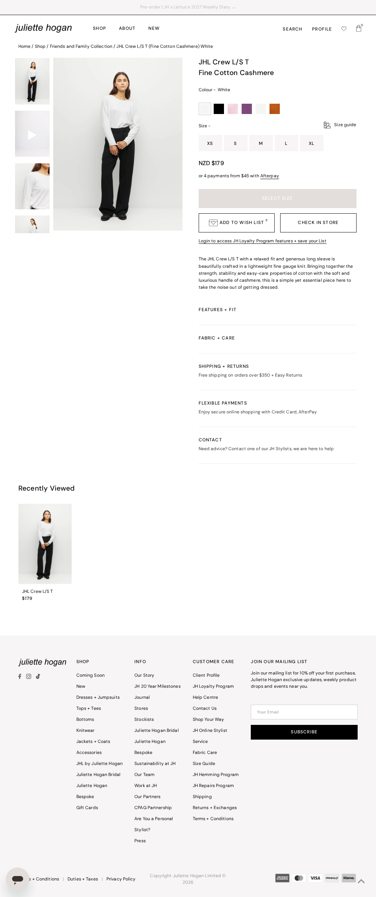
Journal (142, 697)
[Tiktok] (38, 678)
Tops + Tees (88, 708)
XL (311, 144)
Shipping (202, 797)
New (80, 686)
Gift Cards (87, 808)
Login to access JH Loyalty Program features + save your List (262, 241)
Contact (266, 444)
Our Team (144, 775)
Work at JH (145, 786)
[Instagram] (28, 678)
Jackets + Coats (93, 742)
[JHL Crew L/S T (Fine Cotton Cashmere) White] (45, 543)
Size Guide (204, 764)
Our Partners (147, 797)
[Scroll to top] (361, 882)
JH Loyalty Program (213, 686)
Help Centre (205, 697)
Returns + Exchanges (215, 808)
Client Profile (206, 675)
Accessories (89, 753)
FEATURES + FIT (218, 310)
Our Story (144, 675)
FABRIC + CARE (217, 338)
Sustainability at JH (155, 764)
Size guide (345, 125)
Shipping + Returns (251, 371)
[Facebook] (20, 678)
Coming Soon (90, 675)
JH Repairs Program (213, 786)
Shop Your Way (208, 720)
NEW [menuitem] (154, 28)
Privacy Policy (121, 879)
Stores (141, 708)
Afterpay (269, 176)
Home (24, 47)
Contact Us (205, 708)
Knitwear (85, 731)
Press (140, 841)
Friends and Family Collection (81, 47)
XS (210, 144)
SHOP (99, 28)
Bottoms (85, 720)
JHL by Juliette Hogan (99, 764)
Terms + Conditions (213, 819)
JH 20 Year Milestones (157, 686)
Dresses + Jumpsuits (98, 697)
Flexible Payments (258, 407)
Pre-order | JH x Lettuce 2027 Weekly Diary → (188, 7)
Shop (40, 47)
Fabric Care (205, 753)
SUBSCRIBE (304, 732)
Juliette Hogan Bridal (98, 775)
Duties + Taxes (83, 879)
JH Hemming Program (216, 775)
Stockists (144, 720)
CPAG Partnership (153, 808)
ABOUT (127, 28)
